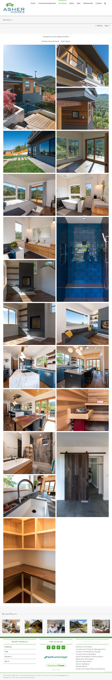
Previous (100, 26)
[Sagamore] (78, 626)
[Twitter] (53, 647)
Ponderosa (8, 647)
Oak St (7, 661)
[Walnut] (56, 626)
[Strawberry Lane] (101, 626)
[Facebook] (48, 647)
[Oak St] (33, 626)
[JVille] (11, 626)
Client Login (56, 670)
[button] (105, 3)
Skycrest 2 (8, 656)
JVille (6, 652)
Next (106, 26)
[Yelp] (58, 647)
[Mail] (63, 647)
